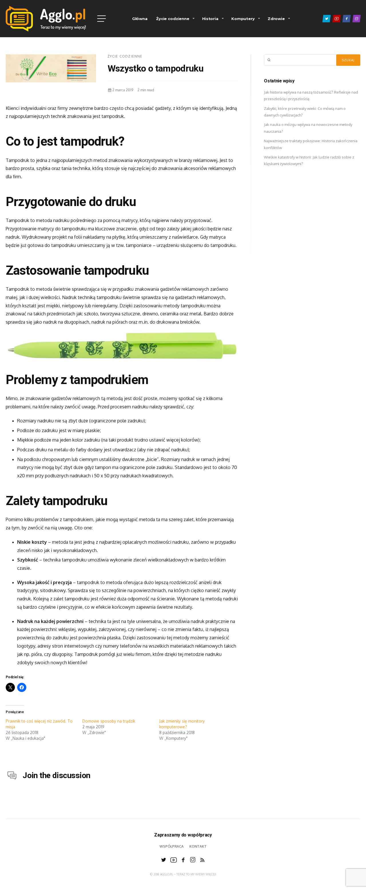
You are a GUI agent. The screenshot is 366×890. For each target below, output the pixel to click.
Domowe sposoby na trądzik (108, 721)
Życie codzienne (172, 18)
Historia (210, 18)
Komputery (243, 18)
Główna (140, 18)
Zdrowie (276, 18)
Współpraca (172, 846)
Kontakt (198, 846)
